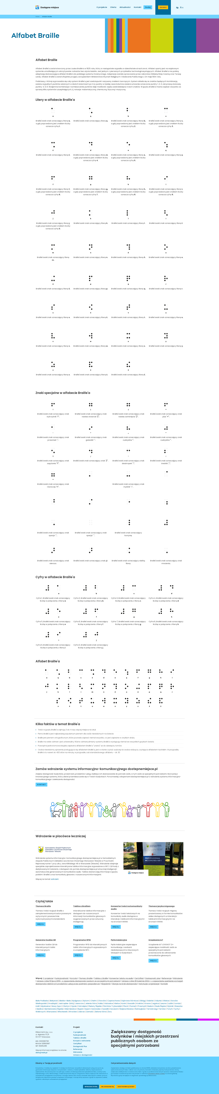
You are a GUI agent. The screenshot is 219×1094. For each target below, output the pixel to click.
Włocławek (62, 1011)
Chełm (93, 1000)
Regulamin (106, 983)
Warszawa (51, 1011)
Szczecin (114, 1009)
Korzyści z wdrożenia (81, 1041)
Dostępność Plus (80, 1046)
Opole (74, 1006)
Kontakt (137, 7)
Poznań (133, 1006)
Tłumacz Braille (86, 978)
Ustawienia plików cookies (156, 1073)
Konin (123, 1003)
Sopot (87, 1009)
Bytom (86, 1000)
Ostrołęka (82, 1006)
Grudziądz (52, 1003)
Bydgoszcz (77, 1000)
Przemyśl (142, 1006)
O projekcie (101, 7)
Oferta (113, 7)
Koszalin (131, 1003)
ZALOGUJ (163, 7)
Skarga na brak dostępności (124, 983)
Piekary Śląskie (95, 1006)
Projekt (76, 1027)
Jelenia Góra (91, 1003)
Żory (110, 1011)
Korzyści (73, 978)
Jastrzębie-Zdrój (66, 1003)
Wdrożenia (177, 978)
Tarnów (162, 1009)
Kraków (139, 1003)
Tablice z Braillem (81, 906)
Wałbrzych (40, 1011)
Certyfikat (139, 978)
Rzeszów (178, 1006)
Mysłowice (45, 1006)
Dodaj (148, 7)
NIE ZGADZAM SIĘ (107, 1087)
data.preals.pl (41, 1052)
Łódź (37, 1006)
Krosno (148, 1003)
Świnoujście (140, 1009)
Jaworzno (79, 1003)
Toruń (169, 1009)
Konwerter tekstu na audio (121, 978)
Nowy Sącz (56, 1006)
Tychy (176, 1009)
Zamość (89, 1011)
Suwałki (105, 1009)
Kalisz (100, 1003)
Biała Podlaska (42, 1000)
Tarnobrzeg (151, 1009)
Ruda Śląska (160, 1006)
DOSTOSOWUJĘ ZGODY (126, 1087)
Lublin (170, 1003)
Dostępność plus (152, 978)
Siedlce (40, 1009)
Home (37, 16)
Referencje (167, 978)
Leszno (164, 1003)
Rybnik (170, 1006)
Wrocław (73, 1011)
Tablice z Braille (101, 978)
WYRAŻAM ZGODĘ (91, 1087)
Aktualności (125, 7)
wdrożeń (55, 879)
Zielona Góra (100, 1011)
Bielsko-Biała (65, 1000)
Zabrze (81, 1011)
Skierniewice (70, 1009)
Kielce (117, 1003)
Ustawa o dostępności (82, 1055)
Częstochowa (113, 1000)
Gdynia (158, 1000)
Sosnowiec (96, 1009)
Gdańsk (150, 1000)
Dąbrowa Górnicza (129, 1000)
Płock (125, 1006)
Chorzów (102, 1000)
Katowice (109, 1003)
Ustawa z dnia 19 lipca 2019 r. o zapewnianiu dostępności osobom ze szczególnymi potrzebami (78, 981)
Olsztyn (66, 1006)
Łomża (177, 1003)
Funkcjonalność (62, 978)
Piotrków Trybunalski (112, 1006)
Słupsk (80, 1009)
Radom (150, 1006)
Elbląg (142, 1000)
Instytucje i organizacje (149, 983)
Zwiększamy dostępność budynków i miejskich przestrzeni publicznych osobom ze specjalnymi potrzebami (145, 1038)
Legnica (155, 1003)
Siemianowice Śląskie (53, 1009)
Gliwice (166, 1000)
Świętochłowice (126, 1009)
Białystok (54, 1000)
